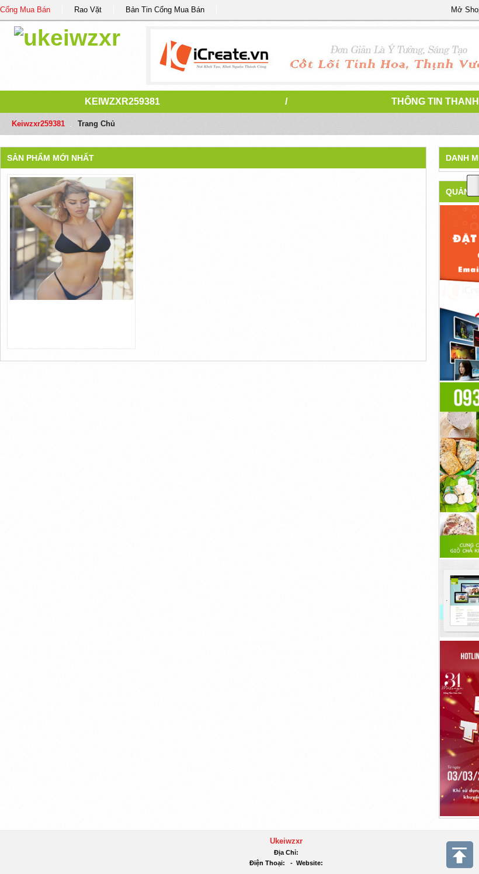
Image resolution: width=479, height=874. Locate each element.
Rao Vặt (88, 9)
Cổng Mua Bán (25, 9)
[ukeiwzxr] (67, 36)
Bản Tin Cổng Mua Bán (165, 9)
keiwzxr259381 (122, 101)
